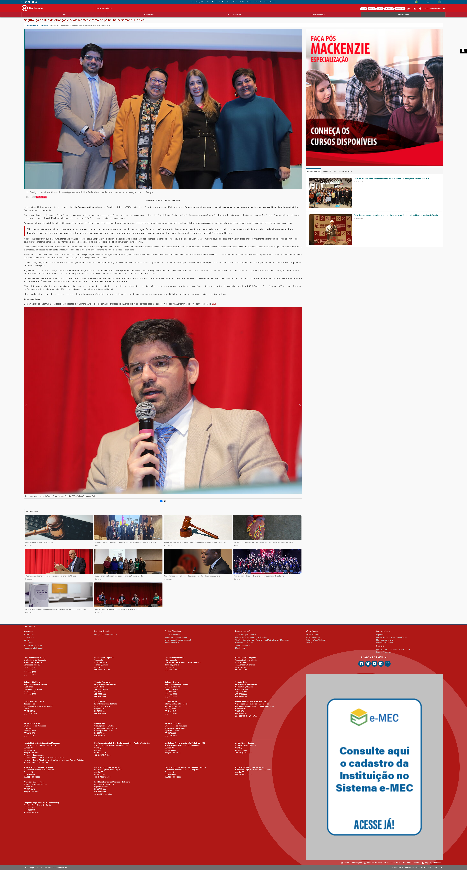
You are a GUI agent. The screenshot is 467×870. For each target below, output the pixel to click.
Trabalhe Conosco (413, 863)
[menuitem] (197, 2)
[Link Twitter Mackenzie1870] (25, 2)
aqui (214, 304)
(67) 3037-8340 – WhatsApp (246, 716)
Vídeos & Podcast (329, 171)
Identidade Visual (393, 863)
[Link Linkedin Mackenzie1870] (32, 2)
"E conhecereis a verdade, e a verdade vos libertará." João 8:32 (416, 868)
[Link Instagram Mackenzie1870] (36, 2)
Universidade (42, 197)
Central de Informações (353, 863)
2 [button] (164, 501)
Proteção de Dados (374, 863)
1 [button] (161, 501)
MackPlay (371, 8)
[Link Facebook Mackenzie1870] (22, 2)
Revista (380, 8)
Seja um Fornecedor (433, 863)
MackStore (390, 8)
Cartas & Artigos (345, 171)
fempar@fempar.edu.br (103, 794)
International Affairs (432, 8)
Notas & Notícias (313, 171)
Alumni (363, 8)
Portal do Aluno (400, 8)
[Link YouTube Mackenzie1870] (29, 2)
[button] (299, 406)
